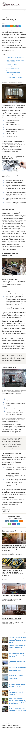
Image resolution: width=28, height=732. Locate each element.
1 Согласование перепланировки (14, 57)
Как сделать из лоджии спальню (13, 595)
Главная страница (6, 17)
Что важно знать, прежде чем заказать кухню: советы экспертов (17, 692)
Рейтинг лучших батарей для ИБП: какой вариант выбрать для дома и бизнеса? (17, 684)
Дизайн (3, 23)
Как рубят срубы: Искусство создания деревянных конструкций (17, 647)
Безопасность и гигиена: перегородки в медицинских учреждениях (17, 676)
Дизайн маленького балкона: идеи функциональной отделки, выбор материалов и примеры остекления (14, 548)
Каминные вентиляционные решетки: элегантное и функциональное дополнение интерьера (12, 573)
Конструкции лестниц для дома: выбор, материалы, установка (16, 655)
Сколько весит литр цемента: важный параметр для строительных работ (17, 669)
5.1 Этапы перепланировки (17, 75)
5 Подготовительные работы (13, 72)
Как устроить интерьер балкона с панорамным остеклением (14, 617)
